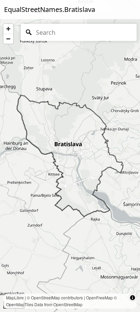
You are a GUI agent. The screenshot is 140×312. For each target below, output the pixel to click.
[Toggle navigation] (126, 9)
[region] (70, 156)
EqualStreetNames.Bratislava (49, 9)
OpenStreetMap (45, 297)
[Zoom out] (8, 39)
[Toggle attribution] (132, 298)
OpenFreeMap (99, 297)
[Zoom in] (8, 29)
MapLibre (15, 297)
